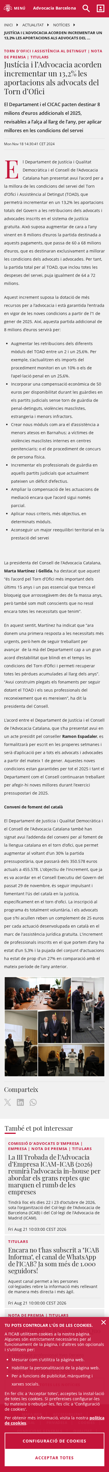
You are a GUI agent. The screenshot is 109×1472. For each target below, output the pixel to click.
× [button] (104, 1322)
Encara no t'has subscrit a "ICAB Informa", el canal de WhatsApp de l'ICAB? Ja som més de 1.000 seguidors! (53, 1260)
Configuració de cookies (54, 1441)
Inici (8, 24)
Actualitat (33, 24)
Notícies (61, 24)
